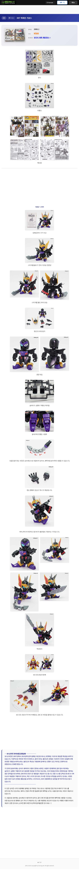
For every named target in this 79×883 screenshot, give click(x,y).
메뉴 (73, 2)
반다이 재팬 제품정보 (41, 37)
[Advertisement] (39, 9)
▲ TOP (39, 862)
